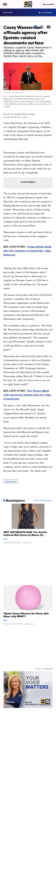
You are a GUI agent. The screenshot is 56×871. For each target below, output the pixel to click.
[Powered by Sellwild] (48, 669)
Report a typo (11, 481)
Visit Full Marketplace (43, 501)
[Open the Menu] (4, 4)
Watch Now (48, 4)
